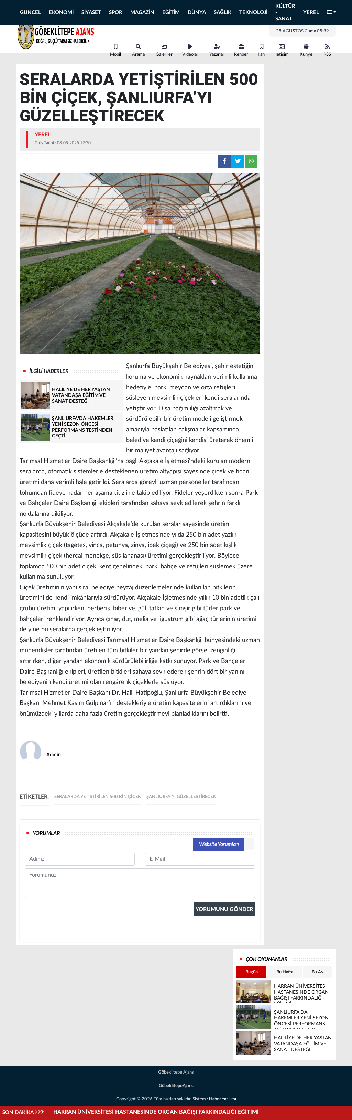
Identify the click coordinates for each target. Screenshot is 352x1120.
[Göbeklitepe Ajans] (55, 33)
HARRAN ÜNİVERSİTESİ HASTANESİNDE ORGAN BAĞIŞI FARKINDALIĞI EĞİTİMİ (156, 1112)
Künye (306, 54)
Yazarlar (216, 54)
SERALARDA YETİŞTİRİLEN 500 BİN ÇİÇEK (97, 797)
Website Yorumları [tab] (219, 844)
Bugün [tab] (251, 972)
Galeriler (164, 54)
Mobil (115, 54)
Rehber (241, 54)
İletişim (281, 54)
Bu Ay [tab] (317, 972)
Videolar (190, 54)
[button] (331, 13)
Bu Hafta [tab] (284, 972)
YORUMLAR (46, 833)
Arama (138, 54)
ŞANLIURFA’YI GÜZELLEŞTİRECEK (181, 797)
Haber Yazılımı (222, 1099)
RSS (327, 54)
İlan (261, 54)
